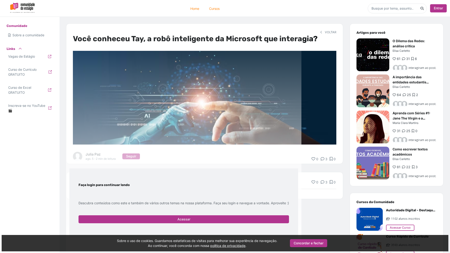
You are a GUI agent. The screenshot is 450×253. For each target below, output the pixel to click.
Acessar (183, 219)
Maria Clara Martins (405, 123)
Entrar (438, 8)
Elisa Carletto (401, 50)
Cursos (214, 8)
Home (194, 8)
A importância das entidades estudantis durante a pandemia (409, 82)
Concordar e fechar (308, 243)
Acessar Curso (400, 227)
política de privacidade (227, 246)
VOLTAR (330, 32)
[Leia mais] (372, 54)
